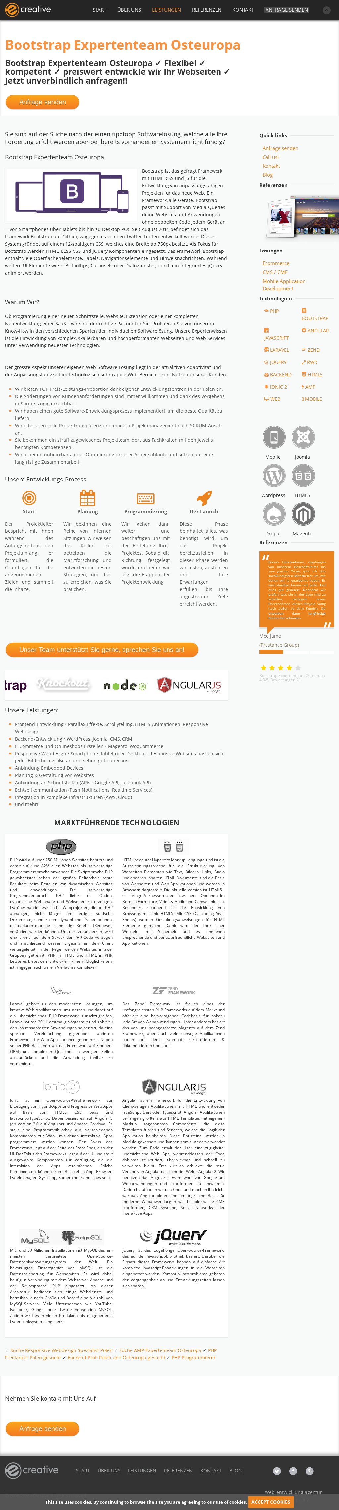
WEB (275, 399)
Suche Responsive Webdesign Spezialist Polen (61, 1350)
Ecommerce (276, 263)
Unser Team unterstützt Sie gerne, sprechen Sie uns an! (102, 649)
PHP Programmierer (194, 1357)
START (99, 9)
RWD (312, 362)
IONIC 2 (278, 387)
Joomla (302, 457)
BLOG (235, 1470)
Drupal (273, 533)
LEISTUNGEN (166, 9)
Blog (268, 174)
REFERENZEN (206, 9)
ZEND (314, 350)
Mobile (273, 457)
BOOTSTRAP (315, 318)
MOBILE (313, 399)
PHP (274, 311)
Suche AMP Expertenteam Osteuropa (160, 1350)
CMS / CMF (275, 272)
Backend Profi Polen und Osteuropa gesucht (116, 1357)
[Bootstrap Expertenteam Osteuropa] (27, 10)
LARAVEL (279, 350)
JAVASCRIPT (276, 338)
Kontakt (271, 165)
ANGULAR (318, 330)
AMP (310, 387)
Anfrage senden (287, 10)
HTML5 (315, 374)
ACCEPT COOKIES (270, 1502)
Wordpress (273, 495)
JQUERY (278, 362)
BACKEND (281, 374)
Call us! (271, 157)
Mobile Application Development (284, 285)
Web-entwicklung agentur (293, 1492)
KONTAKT (243, 9)
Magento (302, 533)
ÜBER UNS (129, 9)
